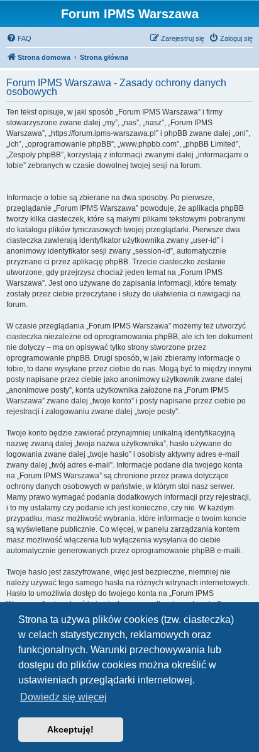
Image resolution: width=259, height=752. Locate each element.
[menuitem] (18, 38)
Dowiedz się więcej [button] (63, 697)
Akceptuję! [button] (70, 729)
